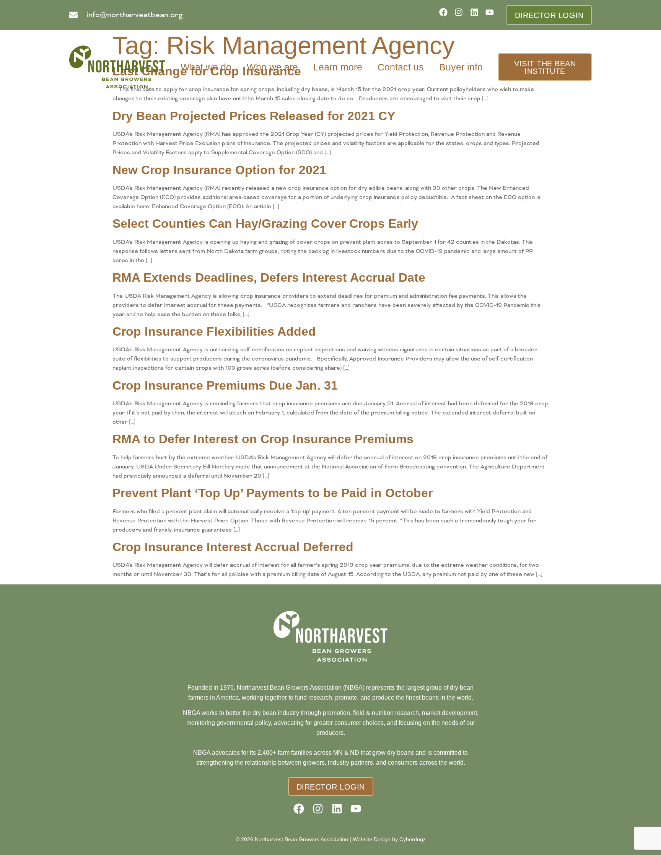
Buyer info (461, 67)
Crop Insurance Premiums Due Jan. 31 (225, 385)
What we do (206, 67)
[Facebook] (446, 14)
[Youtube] (492, 14)
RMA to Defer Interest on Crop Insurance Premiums (263, 439)
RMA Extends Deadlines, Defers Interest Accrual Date (268, 277)
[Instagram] (461, 14)
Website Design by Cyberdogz (389, 839)
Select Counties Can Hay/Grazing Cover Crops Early (265, 223)
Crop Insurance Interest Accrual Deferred (232, 547)
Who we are (272, 67)
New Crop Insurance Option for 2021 (219, 170)
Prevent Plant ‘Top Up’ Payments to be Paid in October (272, 493)
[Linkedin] (477, 14)
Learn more (337, 67)
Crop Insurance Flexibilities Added (214, 331)
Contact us (401, 67)
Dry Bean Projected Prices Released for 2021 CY (253, 116)
